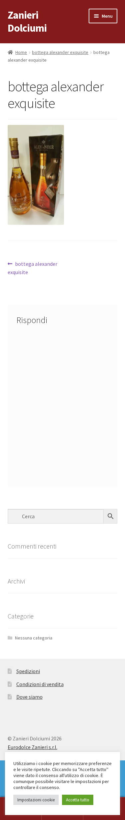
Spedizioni (28, 671)
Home (21, 52)
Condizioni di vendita (40, 684)
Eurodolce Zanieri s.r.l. (32, 747)
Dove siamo (29, 696)
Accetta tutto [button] (77, 800)
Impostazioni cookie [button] (36, 800)
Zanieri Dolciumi (27, 21)
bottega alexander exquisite (60, 52)
